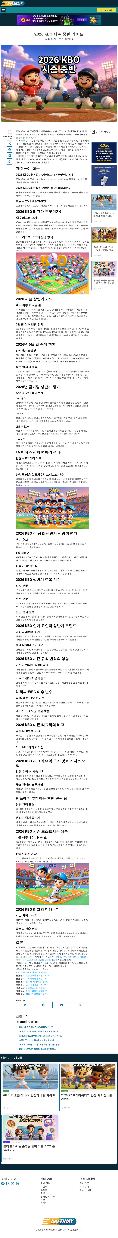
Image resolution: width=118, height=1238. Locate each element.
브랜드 (43, 1186)
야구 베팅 (69, 39)
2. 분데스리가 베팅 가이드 (37, 975)
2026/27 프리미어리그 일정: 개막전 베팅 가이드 (38, 1031)
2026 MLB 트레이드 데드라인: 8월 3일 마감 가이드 (40, 1045)
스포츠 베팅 (16, 1091)
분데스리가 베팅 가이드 (36, 991)
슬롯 (42, 1193)
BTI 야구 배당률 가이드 (36, 994)
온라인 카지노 (17, 1142)
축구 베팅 (85, 1091)
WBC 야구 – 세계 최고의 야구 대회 (31, 972)
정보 (42, 1199)
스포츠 (60, 39)
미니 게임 (45, 1183)
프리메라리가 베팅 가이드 (37, 978)
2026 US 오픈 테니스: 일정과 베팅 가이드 (36, 1027)
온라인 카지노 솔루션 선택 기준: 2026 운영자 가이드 (40, 1036)
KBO (23, 140)
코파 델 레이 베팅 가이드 (37, 981)
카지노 (6, 1142)
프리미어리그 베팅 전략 (36, 985)
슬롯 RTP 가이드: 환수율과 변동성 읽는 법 (36, 1040)
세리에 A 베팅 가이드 (35, 988)
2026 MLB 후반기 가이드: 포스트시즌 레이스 (37, 1049)
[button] (3, 10)
